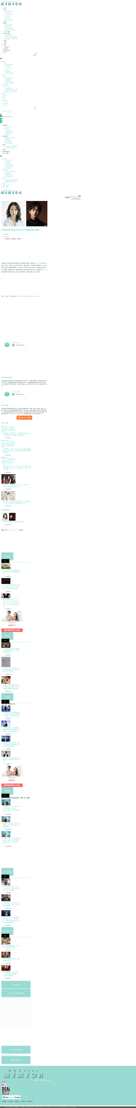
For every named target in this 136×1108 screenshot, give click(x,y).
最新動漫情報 (9, 25)
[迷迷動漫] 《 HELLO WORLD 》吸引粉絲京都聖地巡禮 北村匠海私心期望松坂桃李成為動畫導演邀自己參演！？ (17, 450)
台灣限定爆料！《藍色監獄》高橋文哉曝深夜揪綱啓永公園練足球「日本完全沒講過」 (11, 729)
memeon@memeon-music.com (51, 1107)
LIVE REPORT (9, 15)
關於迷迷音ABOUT (6, 51)
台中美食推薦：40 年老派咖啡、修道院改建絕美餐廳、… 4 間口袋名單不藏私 (11, 973)
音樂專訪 (8, 13)
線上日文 (3, 611)
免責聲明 (4, 1101)
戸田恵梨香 (13, 238)
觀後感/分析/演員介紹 (11, 38)
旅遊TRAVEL (5, 41)
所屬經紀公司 (37, 263)
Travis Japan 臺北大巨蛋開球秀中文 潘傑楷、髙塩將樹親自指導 (11, 571)
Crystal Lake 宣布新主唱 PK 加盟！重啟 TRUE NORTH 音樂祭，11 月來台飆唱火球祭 (11, 586)
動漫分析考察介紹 (10, 30)
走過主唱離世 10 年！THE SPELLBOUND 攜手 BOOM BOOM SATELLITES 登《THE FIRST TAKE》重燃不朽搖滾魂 (11, 603)
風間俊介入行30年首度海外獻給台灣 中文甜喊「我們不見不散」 (11, 759)
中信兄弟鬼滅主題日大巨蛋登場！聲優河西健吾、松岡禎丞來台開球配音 (11, 650)
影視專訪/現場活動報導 (11, 37)
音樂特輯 (8, 18)
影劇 (4, 144)
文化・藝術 (5, 153)
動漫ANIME (4, 22)
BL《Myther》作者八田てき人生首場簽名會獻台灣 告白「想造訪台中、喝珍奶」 (11, 669)
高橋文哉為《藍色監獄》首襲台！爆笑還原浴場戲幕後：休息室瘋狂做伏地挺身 (11, 744)
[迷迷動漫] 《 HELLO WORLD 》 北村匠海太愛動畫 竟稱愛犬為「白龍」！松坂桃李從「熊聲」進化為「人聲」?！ (17, 467)
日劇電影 (23, 1101)
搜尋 (66, 197)
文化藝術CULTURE (6, 48)
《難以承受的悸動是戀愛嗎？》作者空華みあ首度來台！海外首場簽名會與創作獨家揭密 (11, 686)
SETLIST (8, 16)
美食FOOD (4, 44)
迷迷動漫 (5, 136)
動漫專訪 (8, 27)
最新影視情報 (9, 35)
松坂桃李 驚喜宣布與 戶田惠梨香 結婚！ (14, 521)
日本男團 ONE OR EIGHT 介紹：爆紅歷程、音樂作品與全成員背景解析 (11, 904)
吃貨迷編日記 (6, 151)
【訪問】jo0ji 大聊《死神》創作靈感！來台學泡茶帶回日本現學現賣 (11, 825)
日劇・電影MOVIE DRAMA (6, 32)
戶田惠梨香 (7, 238)
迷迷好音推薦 (9, 20)
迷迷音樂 (5, 125)
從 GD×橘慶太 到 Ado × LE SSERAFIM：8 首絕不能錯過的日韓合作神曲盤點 (11, 888)
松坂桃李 (19, 238)
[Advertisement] (24, 251)
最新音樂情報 (9, 11)
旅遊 (4, 149)
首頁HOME (35, 54)
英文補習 (3, 766)
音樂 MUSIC (4, 9)
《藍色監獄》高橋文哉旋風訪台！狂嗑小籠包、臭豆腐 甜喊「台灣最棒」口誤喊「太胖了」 (12, 714)
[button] (33, 58)
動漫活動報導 (9, 28)
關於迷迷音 (30, 1101)
